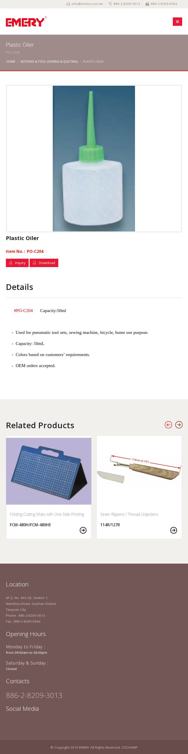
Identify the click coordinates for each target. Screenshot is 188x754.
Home (10, 61)
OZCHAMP (130, 747)
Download (47, 262)
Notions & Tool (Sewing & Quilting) (49, 61)
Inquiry (20, 262)
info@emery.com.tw (87, 3)
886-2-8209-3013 (127, 3)
